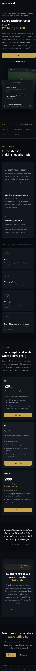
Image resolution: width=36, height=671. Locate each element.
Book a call (24, 655)
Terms (20, 670)
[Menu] (32, 3)
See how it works (18, 61)
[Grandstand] (8, 3)
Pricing (4, 670)
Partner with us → (18, 610)
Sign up (19, 55)
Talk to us (18, 463)
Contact (12, 670)
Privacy (27, 670)
